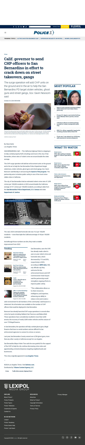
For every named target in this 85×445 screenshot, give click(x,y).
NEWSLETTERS (56, 26)
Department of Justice (43, 133)
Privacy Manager (62, 394)
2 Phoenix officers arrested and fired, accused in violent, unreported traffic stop (68, 124)
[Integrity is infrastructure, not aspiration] (77, 175)
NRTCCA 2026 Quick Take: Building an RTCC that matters (20, 268)
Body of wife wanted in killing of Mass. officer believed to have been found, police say (69, 109)
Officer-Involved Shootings (20, 290)
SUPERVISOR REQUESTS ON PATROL (52, 38)
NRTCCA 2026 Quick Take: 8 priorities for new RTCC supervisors (20, 256)
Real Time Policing (18, 252)
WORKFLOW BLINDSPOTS (72, 38)
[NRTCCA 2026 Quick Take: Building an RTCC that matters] (8, 268)
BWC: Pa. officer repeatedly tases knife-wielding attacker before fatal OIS (68, 131)
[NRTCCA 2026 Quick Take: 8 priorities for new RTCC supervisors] (8, 256)
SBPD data (43, 265)
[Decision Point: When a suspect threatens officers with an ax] (77, 198)
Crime (5, 54)
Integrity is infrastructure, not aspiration (62, 176)
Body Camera (57, 152)
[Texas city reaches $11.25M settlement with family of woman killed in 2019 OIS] (8, 294)
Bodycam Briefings (59, 196)
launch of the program (38, 172)
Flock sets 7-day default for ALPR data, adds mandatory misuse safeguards (68, 137)
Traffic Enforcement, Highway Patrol (22, 371)
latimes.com (30, 365)
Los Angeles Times (31, 356)
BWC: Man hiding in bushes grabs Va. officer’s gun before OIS (62, 155)
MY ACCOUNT (65, 26)
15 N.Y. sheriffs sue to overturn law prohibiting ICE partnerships (19, 282)
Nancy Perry (24, 260)
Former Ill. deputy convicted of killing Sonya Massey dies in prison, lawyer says (68, 116)
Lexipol (15, 438)
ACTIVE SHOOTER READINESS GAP (28, 38)
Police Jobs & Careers (60, 174)
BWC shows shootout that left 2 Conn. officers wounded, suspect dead (62, 166)
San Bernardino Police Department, (19, 133)
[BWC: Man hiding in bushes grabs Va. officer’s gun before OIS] (77, 153)
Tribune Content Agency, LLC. (24, 367)
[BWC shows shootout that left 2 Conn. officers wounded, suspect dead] (77, 164)
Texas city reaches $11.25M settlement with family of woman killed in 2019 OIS (20, 294)
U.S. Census (30, 133)
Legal (14, 278)
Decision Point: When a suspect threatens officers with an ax (61, 199)
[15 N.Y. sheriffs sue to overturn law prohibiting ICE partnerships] (8, 281)
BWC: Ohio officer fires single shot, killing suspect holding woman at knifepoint (62, 187)
